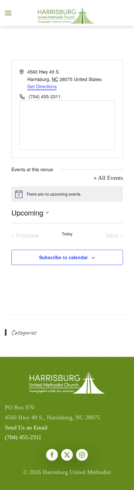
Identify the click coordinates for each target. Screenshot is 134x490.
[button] (8, 13)
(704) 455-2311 (23, 437)
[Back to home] (67, 13)
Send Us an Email (26, 427)
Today (67, 233)
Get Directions (42, 86)
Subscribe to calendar (63, 257)
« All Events (108, 178)
